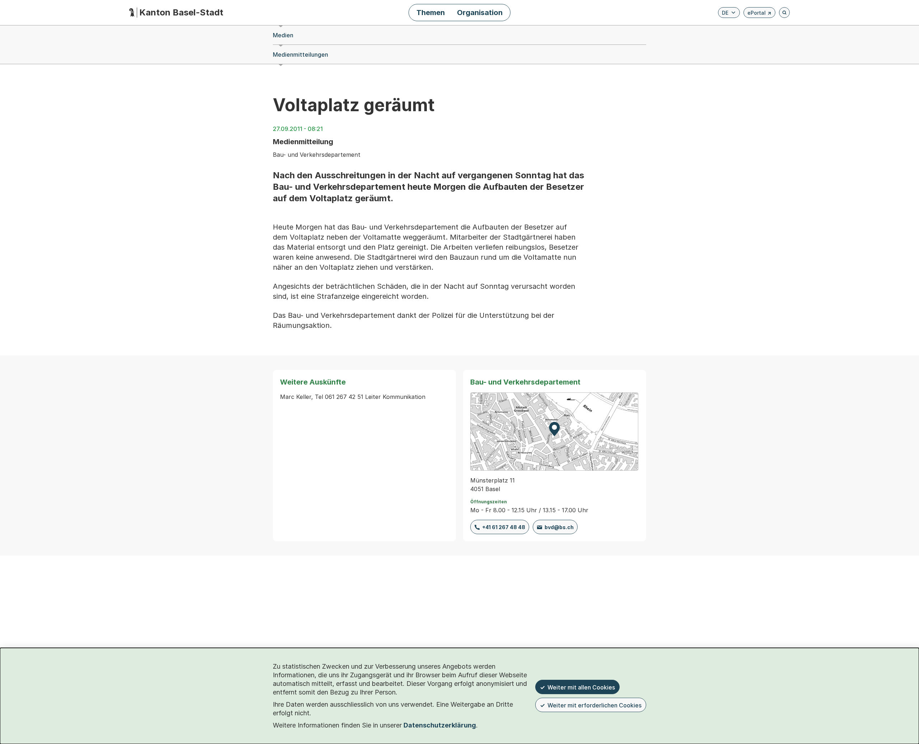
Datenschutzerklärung (439, 725)
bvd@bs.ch (559, 527)
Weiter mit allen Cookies (581, 687)
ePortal (759, 14)
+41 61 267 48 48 (503, 527)
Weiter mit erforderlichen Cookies (594, 705)
